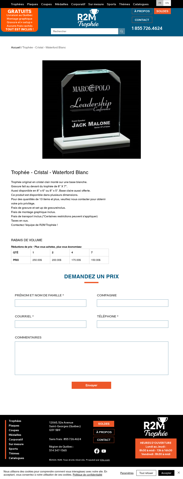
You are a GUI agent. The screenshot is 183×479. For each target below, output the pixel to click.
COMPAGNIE (107, 295)
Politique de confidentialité (87, 474)
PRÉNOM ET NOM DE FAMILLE (38, 295)
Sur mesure (16, 444)
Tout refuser (146, 473)
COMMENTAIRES (28, 337)
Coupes (14, 430)
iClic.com (105, 459)
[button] (17, 2)
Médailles (15, 435)
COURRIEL (23, 316)
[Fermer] (179, 473)
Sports (13, 448)
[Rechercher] (121, 31)
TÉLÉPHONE (106, 316)
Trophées (15, 421)
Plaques (14, 425)
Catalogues (16, 458)
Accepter (166, 473)
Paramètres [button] (126, 473)
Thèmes (14, 453)
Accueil (16, 47)
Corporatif (16, 439)
